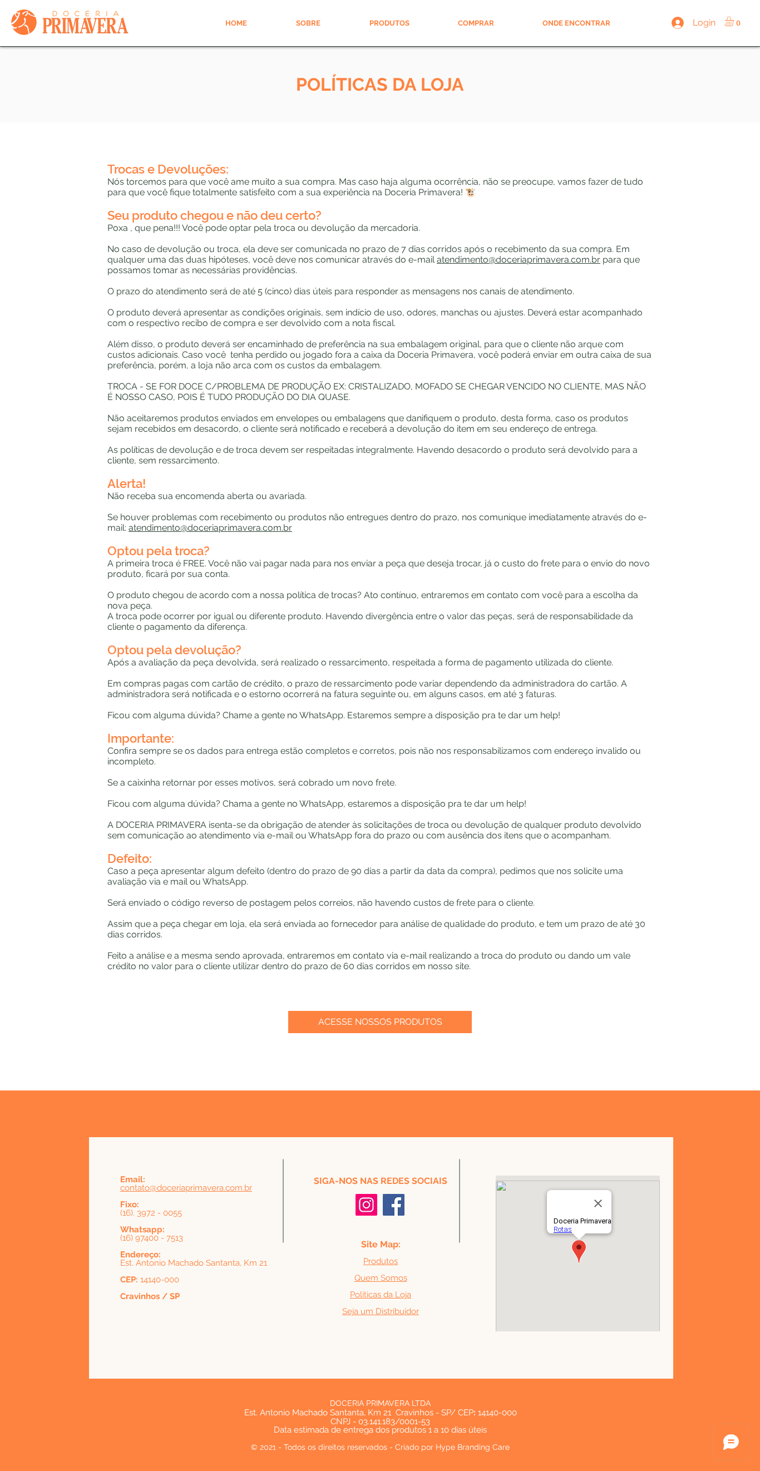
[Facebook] (393, 1205)
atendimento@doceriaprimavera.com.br (518, 259)
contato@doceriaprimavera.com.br (186, 1188)
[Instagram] (366, 1205)
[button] (735, 21)
